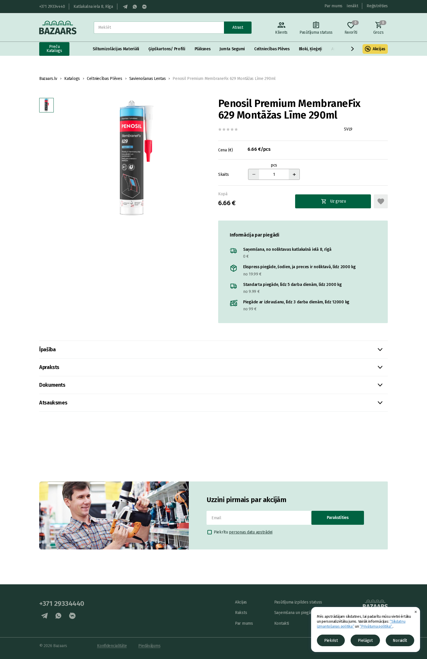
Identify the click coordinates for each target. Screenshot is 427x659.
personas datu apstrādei (250, 532)
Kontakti (281, 623)
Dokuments (52, 385)
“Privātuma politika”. (376, 626)
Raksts (241, 612)
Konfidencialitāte (112, 645)
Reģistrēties (377, 5)
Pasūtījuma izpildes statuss (298, 602)
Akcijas (379, 48)
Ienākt (352, 5)
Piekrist (331, 640)
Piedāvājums (149, 645)
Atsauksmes (53, 403)
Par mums (333, 5)
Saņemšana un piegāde (294, 612)
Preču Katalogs (54, 48)
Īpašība (47, 349)
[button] (353, 49)
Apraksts (49, 367)
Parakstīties (338, 517)
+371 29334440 (52, 6)
